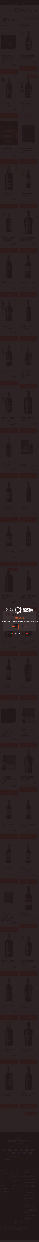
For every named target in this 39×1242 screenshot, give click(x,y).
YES (13, 627)
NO (26, 627)
